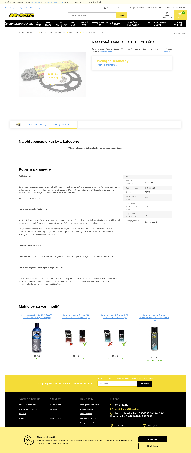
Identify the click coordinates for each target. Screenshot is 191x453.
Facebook (119, 425)
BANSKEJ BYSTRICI (56, 2)
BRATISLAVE (36, 2)
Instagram (152, 425)
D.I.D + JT (168, 51)
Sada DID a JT (74, 32)
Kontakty (29, 8)
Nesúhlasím (152, 446)
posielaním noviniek (113, 378)
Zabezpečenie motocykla (89, 423)
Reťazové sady (60, 32)
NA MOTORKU (32, 32)
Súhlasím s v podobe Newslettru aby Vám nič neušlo (125, 378)
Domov (21, 32)
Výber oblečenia (86, 414)
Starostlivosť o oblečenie (89, 418)
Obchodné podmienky (13, 8)
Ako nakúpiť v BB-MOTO (28, 409)
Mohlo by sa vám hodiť (62, 124)
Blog (38, 8)
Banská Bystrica (56, 405)
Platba (21, 418)
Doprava (22, 414)
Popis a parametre (35, 124)
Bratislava (53, 409)
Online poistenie (56, 418)
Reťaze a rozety (46, 32)
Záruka (22, 423)
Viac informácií (107, 51)
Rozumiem (152, 439)
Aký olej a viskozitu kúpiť (89, 405)
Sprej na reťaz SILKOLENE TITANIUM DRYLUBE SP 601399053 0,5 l (154, 318)
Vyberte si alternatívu (106, 65)
